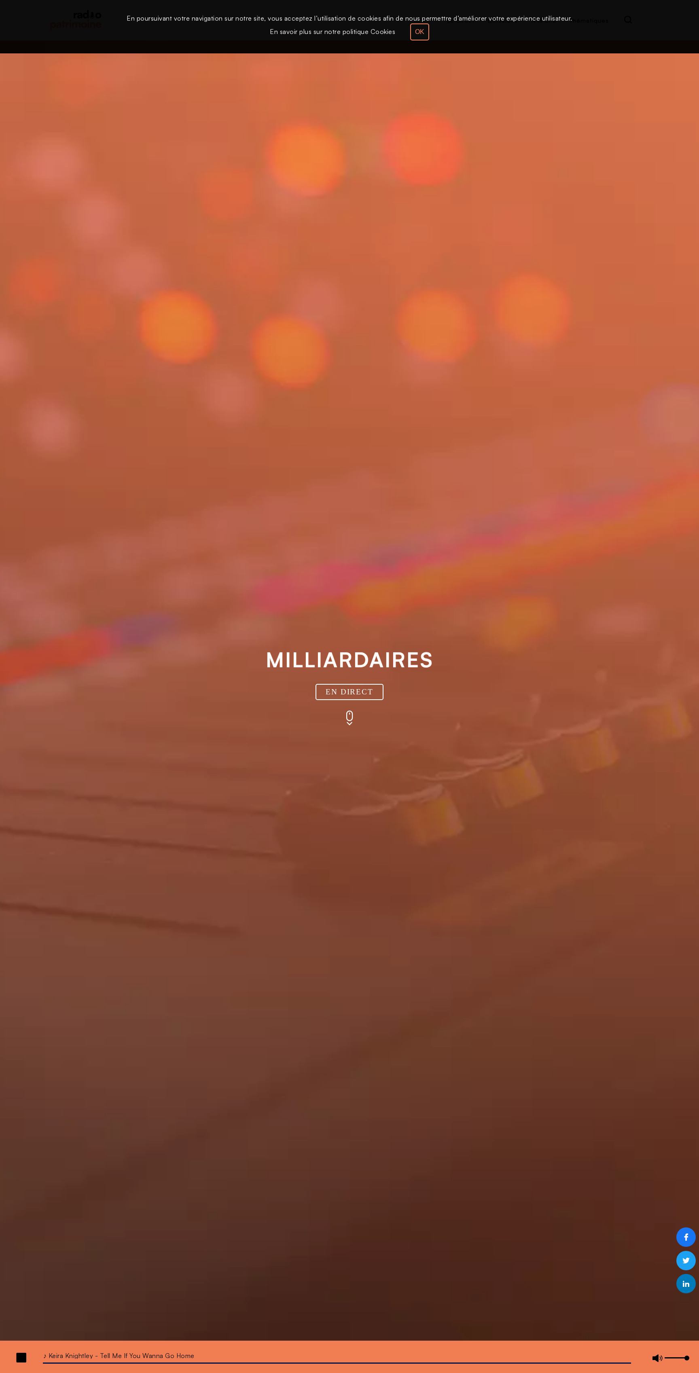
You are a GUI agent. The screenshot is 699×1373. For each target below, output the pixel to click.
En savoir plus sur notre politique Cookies (332, 32)
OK (419, 31)
